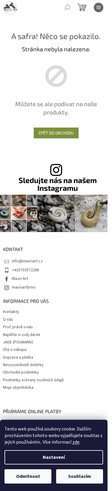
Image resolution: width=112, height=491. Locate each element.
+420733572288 (25, 270)
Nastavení (54, 457)
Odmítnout (28, 476)
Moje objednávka (18, 388)
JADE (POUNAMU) (18, 342)
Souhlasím (79, 476)
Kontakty (11, 312)
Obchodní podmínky (21, 372)
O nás (8, 320)
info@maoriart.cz (27, 261)
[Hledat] (67, 7)
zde (75, 442)
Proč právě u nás (18, 327)
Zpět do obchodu (56, 132)
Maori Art (20, 279)
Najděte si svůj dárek (21, 335)
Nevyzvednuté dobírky (23, 365)
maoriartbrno (24, 287)
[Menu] (99, 7)
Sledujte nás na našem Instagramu (58, 183)
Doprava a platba (18, 357)
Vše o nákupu (15, 350)
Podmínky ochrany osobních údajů (33, 380)
